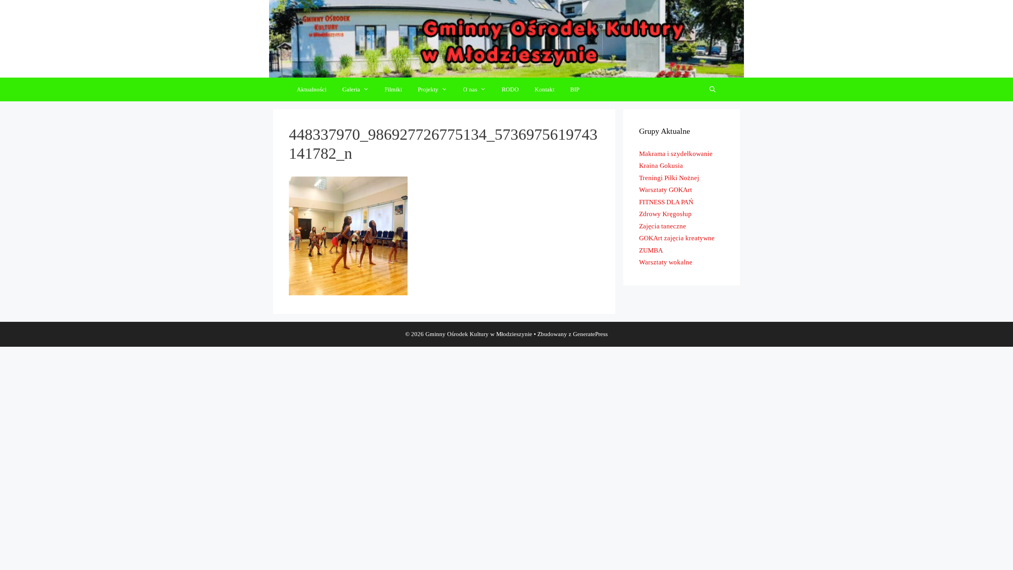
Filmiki (393, 89)
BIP (574, 89)
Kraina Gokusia (661, 165)
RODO (510, 89)
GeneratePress (590, 334)
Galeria (351, 89)
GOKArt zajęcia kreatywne (677, 238)
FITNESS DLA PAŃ (666, 202)
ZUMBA (651, 250)
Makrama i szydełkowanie (676, 154)
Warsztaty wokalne (665, 262)
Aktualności (311, 89)
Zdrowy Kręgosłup (665, 214)
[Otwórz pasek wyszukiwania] (712, 89)
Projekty (428, 89)
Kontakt (544, 89)
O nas (470, 89)
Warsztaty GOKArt (665, 190)
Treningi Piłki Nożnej (669, 178)
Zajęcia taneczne (662, 226)
